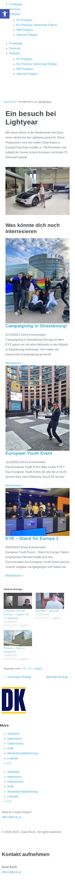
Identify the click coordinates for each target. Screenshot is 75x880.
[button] (4, 14)
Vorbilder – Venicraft (47, 610)
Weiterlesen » (14, 363)
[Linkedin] (26, 88)
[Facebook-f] (16, 841)
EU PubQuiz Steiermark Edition (36, 25)
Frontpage (15, 4)
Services (14, 9)
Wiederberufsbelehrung (22, 753)
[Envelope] (35, 88)
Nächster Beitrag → (58, 677)
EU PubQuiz (24, 20)
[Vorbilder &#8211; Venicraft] (50, 601)
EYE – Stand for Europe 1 (31, 538)
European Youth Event (28, 453)
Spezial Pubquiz (27, 34)
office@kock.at (11, 817)
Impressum (14, 738)
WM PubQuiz (24, 29)
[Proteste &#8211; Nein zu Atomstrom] (18, 638)
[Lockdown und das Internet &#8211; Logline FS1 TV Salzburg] (18, 601)
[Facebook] (6, 88)
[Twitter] (6, 841)
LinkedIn (12, 758)
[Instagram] (16, 88)
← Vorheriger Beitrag (17, 677)
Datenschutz (15, 743)
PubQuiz (14, 14)
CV (9, 763)
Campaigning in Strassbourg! (36, 325)
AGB (10, 748)
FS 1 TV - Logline (32, 668)
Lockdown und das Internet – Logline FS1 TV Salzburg (16, 614)
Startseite (13, 733)
